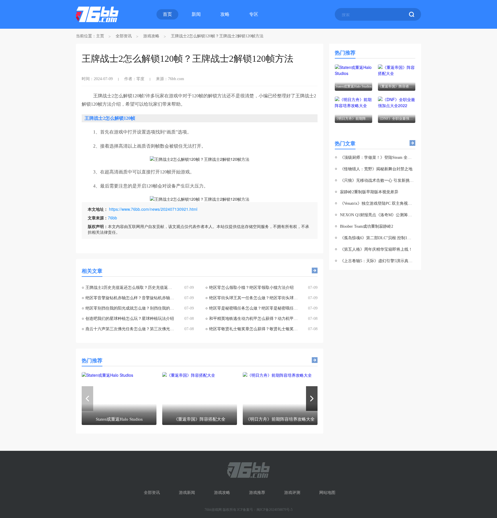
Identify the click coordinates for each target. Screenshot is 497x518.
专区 (253, 14)
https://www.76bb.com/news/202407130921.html (153, 209)
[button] (312, 398)
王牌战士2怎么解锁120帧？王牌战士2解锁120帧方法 (217, 36)
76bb (112, 218)
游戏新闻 (187, 492)
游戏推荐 (257, 492)
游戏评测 (292, 492)
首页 (167, 14)
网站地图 (327, 492)
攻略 (225, 14)
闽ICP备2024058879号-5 (275, 510)
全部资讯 (124, 36)
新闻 (196, 14)
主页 (100, 36)
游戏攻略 (151, 36)
